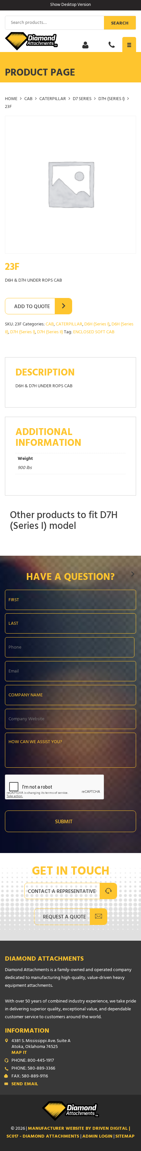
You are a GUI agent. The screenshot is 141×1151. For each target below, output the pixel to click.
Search (120, 23)
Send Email (24, 1085)
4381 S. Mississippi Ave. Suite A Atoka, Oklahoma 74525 (40, 1047)
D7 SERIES (82, 99)
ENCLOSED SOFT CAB (93, 332)
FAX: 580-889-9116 (29, 1077)
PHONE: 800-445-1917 (32, 1061)
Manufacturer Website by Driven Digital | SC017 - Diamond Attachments (68, 1133)
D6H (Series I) (97, 324)
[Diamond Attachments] (70, 41)
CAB (28, 99)
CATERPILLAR (52, 99)
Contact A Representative (62, 892)
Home (11, 99)
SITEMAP (124, 1136)
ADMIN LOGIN (97, 1136)
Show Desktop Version (70, 5)
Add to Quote (32, 307)
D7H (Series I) (111, 99)
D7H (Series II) (50, 332)
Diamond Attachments (44, 959)
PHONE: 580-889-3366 (33, 1069)
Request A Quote (64, 917)
